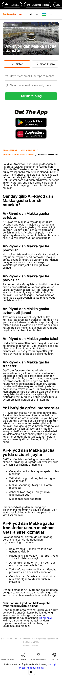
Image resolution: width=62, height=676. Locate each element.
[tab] (8, 656)
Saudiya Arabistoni (13, 154)
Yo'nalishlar (28, 150)
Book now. (45, 617)
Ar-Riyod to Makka (48, 154)
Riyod (31, 154)
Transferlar (10, 150)
